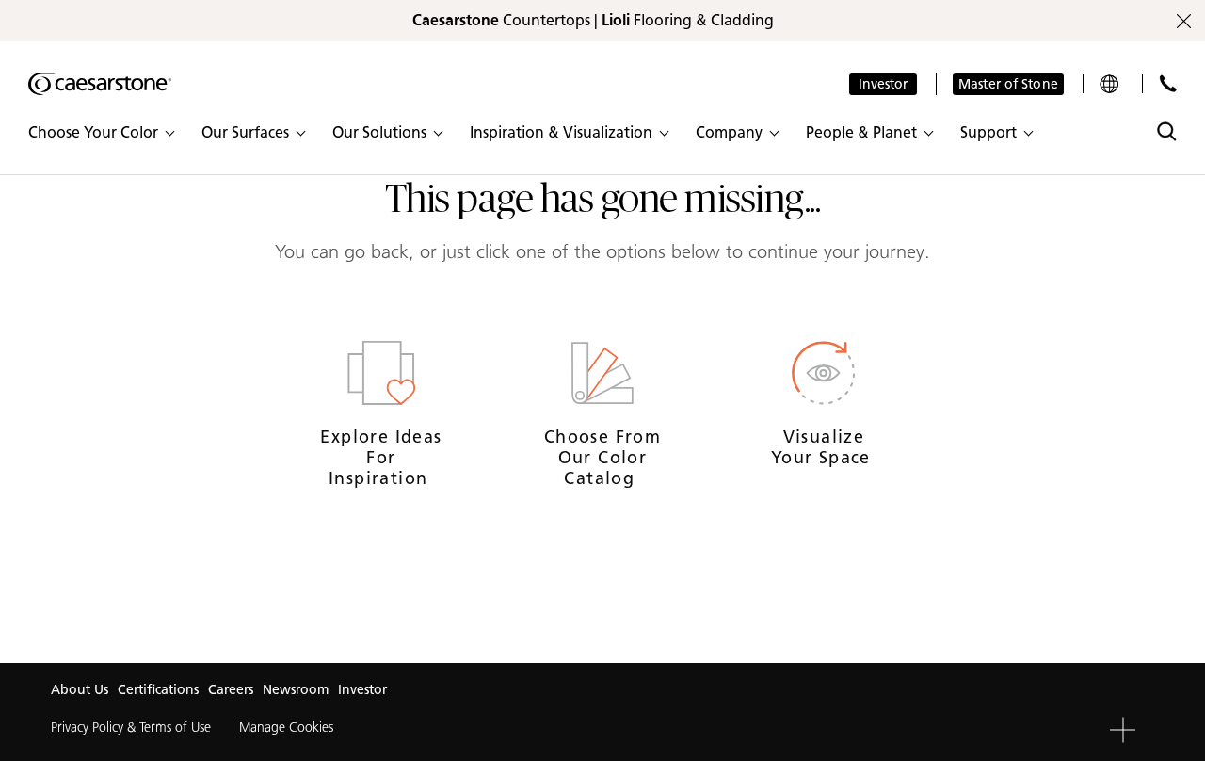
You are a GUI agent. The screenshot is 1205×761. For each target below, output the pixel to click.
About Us (79, 690)
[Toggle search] (1167, 131)
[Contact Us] (1168, 83)
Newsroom (296, 690)
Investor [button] (883, 84)
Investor (362, 690)
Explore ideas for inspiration (381, 457)
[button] (100, 132)
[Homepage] (99, 84)
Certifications (158, 690)
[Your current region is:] (1111, 83)
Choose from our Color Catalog (602, 457)
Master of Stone (1008, 84)
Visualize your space (823, 447)
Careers (230, 690)
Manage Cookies (286, 728)
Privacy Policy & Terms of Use (131, 728)
